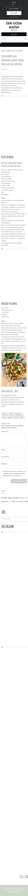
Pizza (4, 417)
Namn (3, 450)
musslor (17, 501)
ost (23, 501)
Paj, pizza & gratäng (18, 51)
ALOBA (4, 414)
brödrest (26, 498)
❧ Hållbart (8, 51)
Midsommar (4, 501)
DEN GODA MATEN (14, 25)
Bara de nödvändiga (14, 8)
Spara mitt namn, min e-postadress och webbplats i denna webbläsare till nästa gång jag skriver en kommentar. (14, 473)
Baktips (10, 498)
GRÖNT (12, 51)
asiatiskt (4, 498)
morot (10, 501)
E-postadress (5, 457)
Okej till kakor (14, 13)
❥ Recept (3, 51)
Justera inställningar (13, 17)
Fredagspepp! (18, 414)
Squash (16, 417)
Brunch (22, 498)
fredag (10, 414)
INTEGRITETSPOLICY (14, 892)
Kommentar (5, 431)
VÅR (22, 417)
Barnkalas (16, 498)
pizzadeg (10, 417)
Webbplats (4, 464)
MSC (13, 501)
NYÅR (20, 501)
